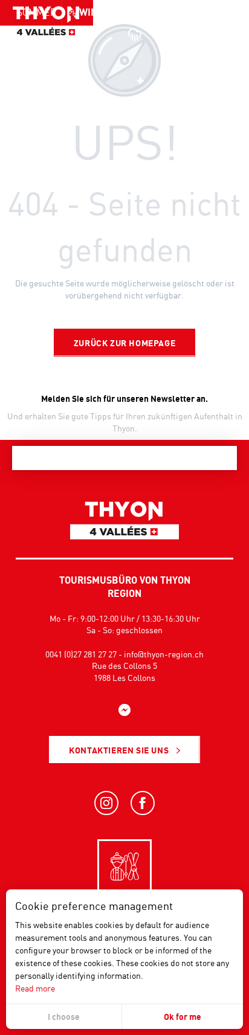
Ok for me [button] (182, 1016)
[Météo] (133, 33)
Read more (35, 988)
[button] (213, 33)
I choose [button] (64, 1016)
